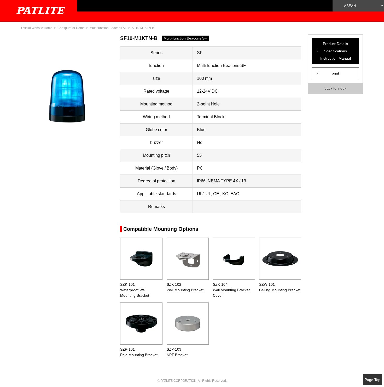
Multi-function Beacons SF (108, 28)
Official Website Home (37, 28)
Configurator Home (71, 28)
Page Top (372, 380)
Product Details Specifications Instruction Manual (335, 51)
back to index (335, 88)
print (335, 73)
